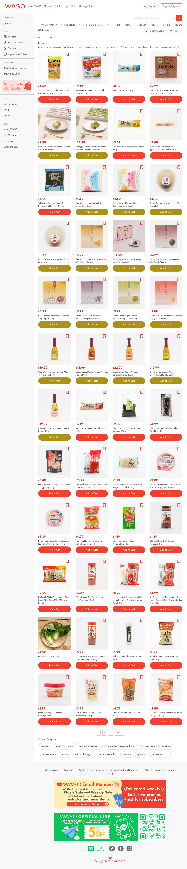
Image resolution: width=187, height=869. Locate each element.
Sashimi (142, 25)
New (127, 25)
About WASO (34, 6)
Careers (172, 770)
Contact (158, 770)
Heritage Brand (86, 6)
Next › (119, 732)
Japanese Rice (47, 754)
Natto (64, 754)
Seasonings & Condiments (156, 746)
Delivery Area (97, 770)
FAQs (73, 6)
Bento (154, 25)
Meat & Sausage (63, 746)
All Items (48, 6)
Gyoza (140, 754)
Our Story (69, 770)
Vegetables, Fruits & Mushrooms (121, 746)
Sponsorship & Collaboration (124, 770)
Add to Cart (54, 99)
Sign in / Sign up (171, 6)
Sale (117, 25)
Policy (110, 773)
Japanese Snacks (158, 754)
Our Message (61, 6)
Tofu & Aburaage (83, 754)
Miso (126, 754)
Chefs (82, 770)
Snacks (166, 25)
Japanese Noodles (107, 754)
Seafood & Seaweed (88, 746)
